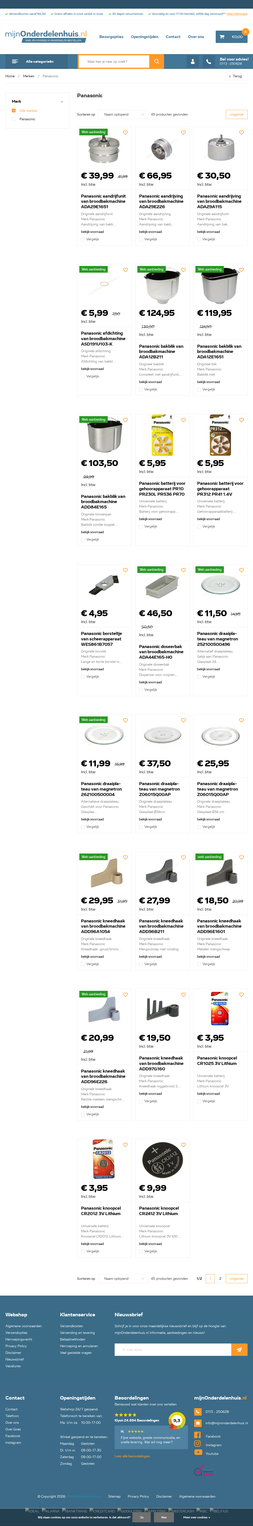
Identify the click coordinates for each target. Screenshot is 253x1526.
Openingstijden (144, 36)
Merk (16, 101)
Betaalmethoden (72, 1339)
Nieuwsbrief (14, 1359)
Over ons (196, 36)
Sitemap (114, 1496)
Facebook (12, 1436)
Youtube (211, 1454)
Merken (28, 76)
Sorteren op (86, 114)
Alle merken (29, 111)
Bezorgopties (111, 36)
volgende (237, 114)
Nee (164, 1517)
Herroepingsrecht (18, 1339)
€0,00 (239, 35)
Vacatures (13, 1366)
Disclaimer (13, 1353)
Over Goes (13, 1429)
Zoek (156, 61)
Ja (141, 1517)
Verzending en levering (77, 1333)
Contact (173, 36)
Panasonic (27, 119)
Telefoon (12, 1416)
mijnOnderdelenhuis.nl (46, 37)
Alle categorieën (40, 61)
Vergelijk (92, 239)
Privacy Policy (16, 1346)
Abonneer (239, 1349)
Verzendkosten (71, 1326)
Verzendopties (16, 1333)
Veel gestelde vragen (76, 1353)
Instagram (13, 1443)
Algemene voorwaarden (23, 1326)
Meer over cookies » (196, 1517)
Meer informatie (237, 14)
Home (10, 76)
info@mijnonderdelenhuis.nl (227, 1423)
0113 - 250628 (234, 61)
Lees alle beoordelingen (132, 1456)
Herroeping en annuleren (79, 1346)
